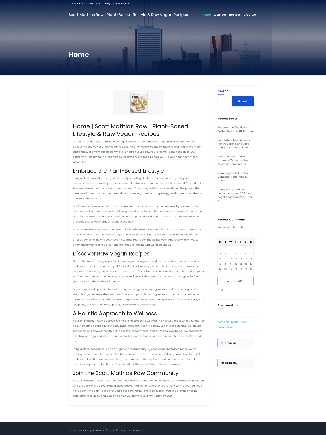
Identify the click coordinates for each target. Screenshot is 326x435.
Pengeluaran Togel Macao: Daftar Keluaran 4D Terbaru (235, 129)
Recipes (235, 15)
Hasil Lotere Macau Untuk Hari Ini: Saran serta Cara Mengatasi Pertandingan (234, 143)
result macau (239, 322)
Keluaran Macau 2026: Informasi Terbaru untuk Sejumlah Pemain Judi (233, 160)
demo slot (224, 322)
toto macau (228, 343)
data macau (225, 327)
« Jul (220, 290)
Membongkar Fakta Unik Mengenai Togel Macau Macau (233, 176)
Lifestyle (249, 15)
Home (206, 15)
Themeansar (138, 430)
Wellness (220, 15)
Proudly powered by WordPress (86, 430)
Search (223, 91)
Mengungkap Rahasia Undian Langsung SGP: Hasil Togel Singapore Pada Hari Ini (235, 195)
